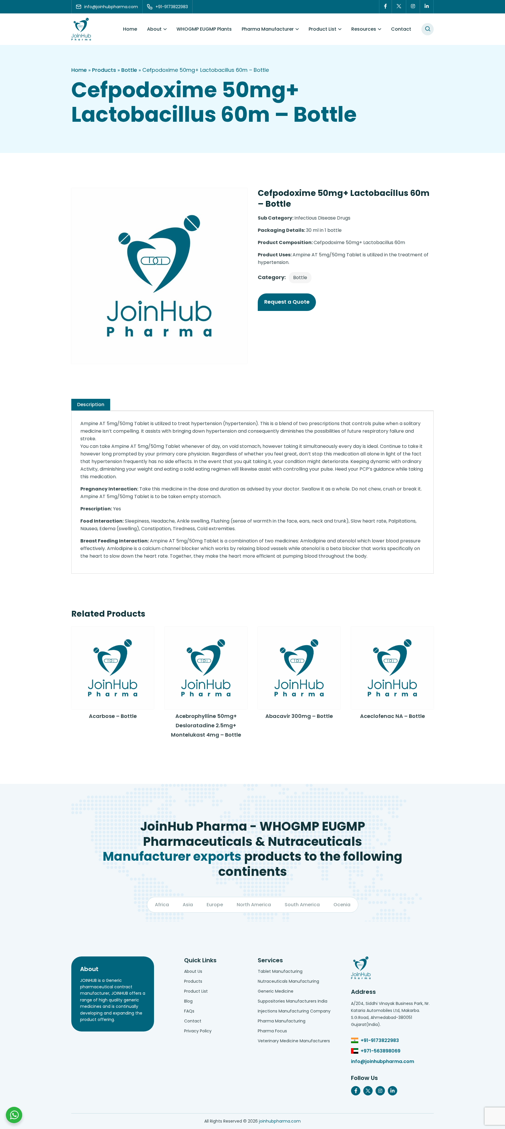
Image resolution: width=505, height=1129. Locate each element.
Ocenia (341, 904)
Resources (363, 29)
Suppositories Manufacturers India (292, 1001)
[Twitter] (399, 6)
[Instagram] (413, 6)
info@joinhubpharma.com (382, 1061)
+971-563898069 (380, 1051)
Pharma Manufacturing (281, 1021)
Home (130, 29)
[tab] (90, 404)
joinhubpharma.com (280, 1121)
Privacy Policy (198, 1031)
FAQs (189, 1011)
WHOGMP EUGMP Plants (204, 29)
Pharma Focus (272, 1031)
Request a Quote (286, 301)
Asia (188, 904)
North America (254, 904)
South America (302, 904)
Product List (322, 29)
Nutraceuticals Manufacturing (288, 981)
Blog (188, 1001)
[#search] (427, 29)
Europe (215, 904)
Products (104, 70)
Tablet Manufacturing (280, 971)
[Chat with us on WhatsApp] (14, 1115)
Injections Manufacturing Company (294, 1011)
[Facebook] (385, 6)
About (154, 29)
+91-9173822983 (380, 1040)
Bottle (129, 70)
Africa (162, 904)
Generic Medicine (275, 991)
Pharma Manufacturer (268, 29)
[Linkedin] (427, 6)
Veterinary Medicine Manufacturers (294, 1041)
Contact (401, 29)
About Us (193, 971)
